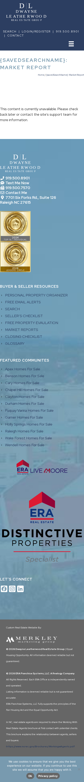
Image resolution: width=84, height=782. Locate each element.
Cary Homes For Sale (22, 382)
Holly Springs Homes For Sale (28, 424)
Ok (30, 776)
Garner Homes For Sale (24, 417)
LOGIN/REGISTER (36, 31)
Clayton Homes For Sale (24, 396)
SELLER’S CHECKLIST (24, 315)
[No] (79, 769)
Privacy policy (48, 776)
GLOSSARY (14, 343)
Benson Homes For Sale (24, 376)
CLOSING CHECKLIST (23, 336)
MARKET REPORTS (21, 329)
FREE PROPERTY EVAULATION (31, 322)
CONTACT (15, 35)
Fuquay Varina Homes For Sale (29, 410)
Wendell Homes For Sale (24, 445)
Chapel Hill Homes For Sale (26, 389)
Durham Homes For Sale (24, 403)
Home (41, 74)
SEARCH (10, 31)
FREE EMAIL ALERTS (23, 302)
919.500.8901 (67, 31)
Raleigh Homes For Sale (24, 431)
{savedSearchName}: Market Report (65, 74)
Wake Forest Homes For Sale (28, 438)
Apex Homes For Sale (22, 369)
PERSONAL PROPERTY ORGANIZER (36, 295)
